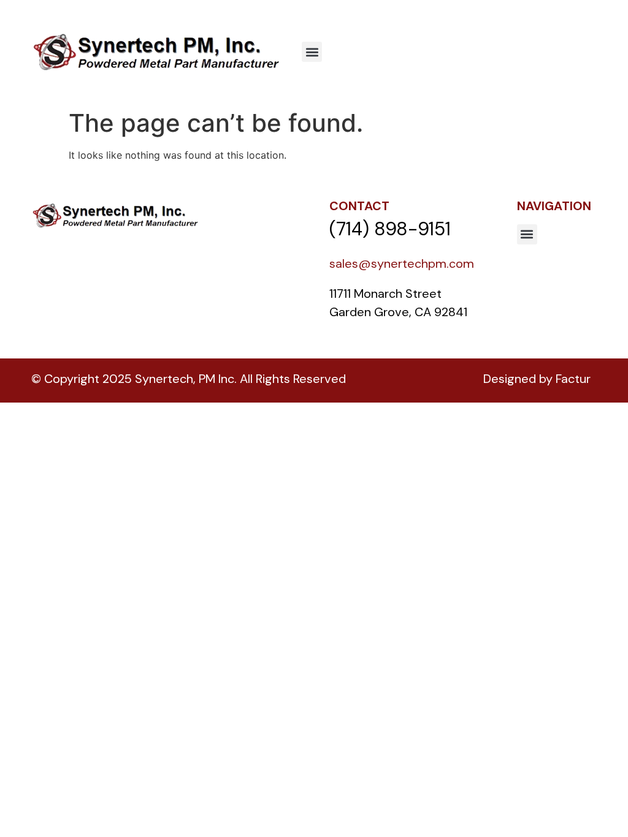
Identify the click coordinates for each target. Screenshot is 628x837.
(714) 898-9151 (390, 229)
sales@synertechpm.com (401, 263)
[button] (312, 52)
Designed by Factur (537, 379)
